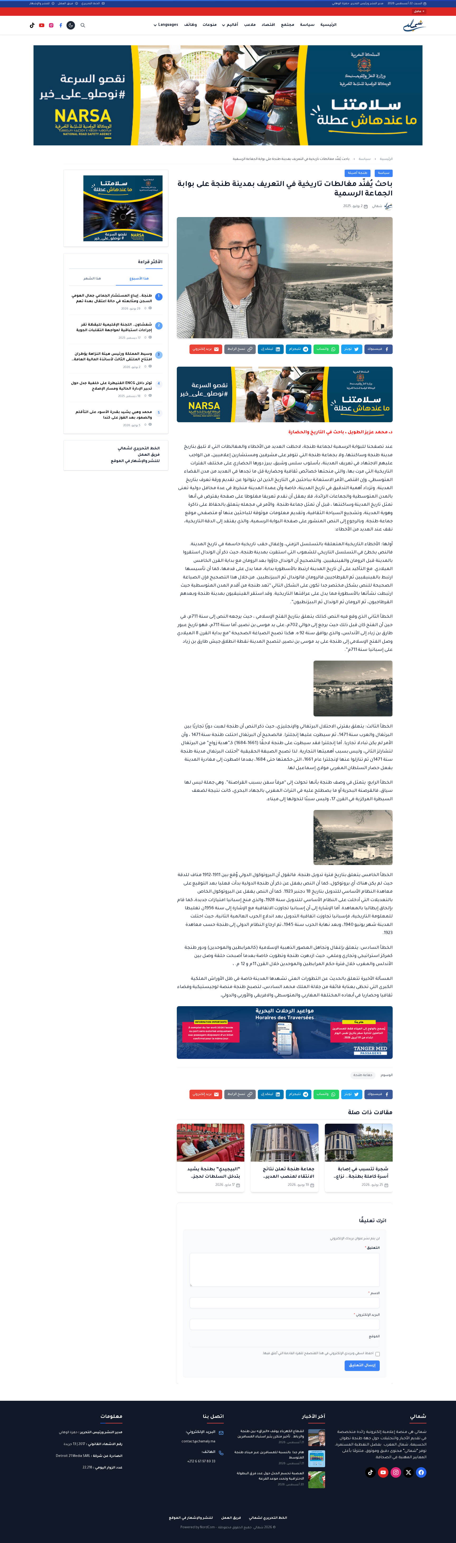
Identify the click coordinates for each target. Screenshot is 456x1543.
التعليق (372, 1248)
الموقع (374, 1337)
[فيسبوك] (60, 25)
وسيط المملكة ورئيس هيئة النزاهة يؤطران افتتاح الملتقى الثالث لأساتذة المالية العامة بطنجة (113, 357)
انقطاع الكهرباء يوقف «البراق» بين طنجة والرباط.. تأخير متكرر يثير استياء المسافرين (271, 1434)
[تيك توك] (32, 25)
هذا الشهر (92, 279)
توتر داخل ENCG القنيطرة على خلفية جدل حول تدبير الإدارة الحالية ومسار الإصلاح (111, 386)
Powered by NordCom (197, 1528)
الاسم (374, 1293)
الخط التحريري (91, 3)
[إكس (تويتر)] (408, 1472)
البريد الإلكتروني (367, 1315)
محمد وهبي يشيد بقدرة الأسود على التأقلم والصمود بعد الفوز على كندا (113, 415)
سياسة (307, 25)
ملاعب (250, 25)
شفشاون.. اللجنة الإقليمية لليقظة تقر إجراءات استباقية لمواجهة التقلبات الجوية (114, 327)
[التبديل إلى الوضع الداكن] (70, 25)
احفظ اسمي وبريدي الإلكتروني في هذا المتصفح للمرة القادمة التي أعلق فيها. (317, 1353)
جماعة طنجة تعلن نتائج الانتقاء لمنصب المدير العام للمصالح (288, 1177)
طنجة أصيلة (357, 173)
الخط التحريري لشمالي (139, 449)
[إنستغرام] (51, 25)
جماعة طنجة (363, 1075)
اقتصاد (268, 25)
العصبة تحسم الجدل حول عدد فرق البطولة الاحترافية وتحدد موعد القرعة (270, 1476)
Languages (168, 25)
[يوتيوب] (41, 25)
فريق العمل (66, 3)
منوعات (210, 25)
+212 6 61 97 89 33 (201, 1462)
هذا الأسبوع (139, 279)
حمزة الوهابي (68, 1432)
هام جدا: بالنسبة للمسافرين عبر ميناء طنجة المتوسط (269, 1455)
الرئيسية (328, 25)
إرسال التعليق (362, 1366)
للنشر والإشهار (40, 3)
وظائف (190, 25)
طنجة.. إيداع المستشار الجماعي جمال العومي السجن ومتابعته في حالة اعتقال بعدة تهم (112, 298)
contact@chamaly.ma (198, 1442)
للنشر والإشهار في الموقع (135, 461)
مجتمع (287, 25)
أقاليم (232, 25)
